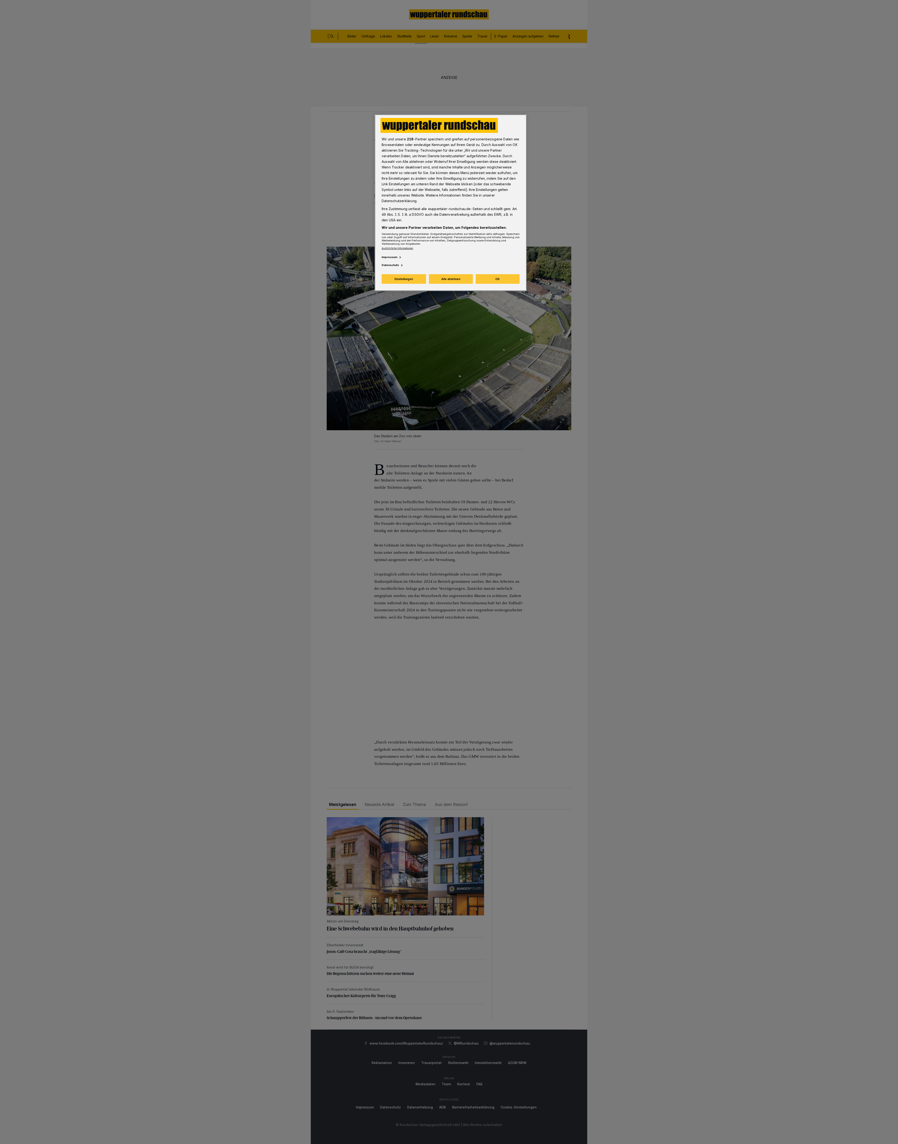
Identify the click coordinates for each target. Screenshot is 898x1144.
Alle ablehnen (450, 279)
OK (497, 279)
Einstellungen (404, 279)
